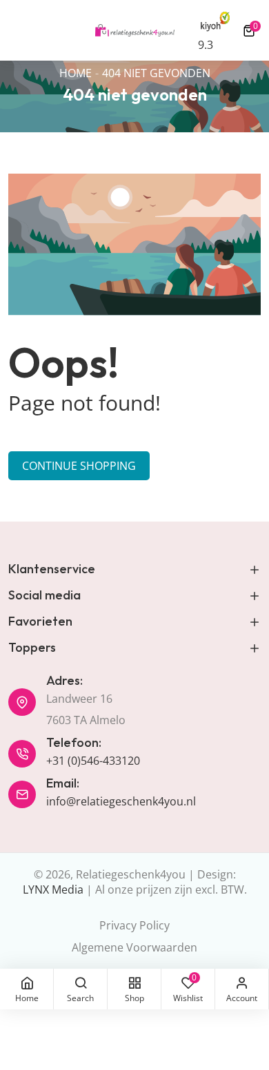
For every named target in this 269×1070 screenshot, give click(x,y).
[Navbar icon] (14, 30)
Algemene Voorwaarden (134, 947)
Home (75, 73)
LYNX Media (53, 889)
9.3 (205, 44)
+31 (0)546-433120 (93, 760)
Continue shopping (79, 465)
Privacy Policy (134, 925)
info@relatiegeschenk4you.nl (121, 801)
